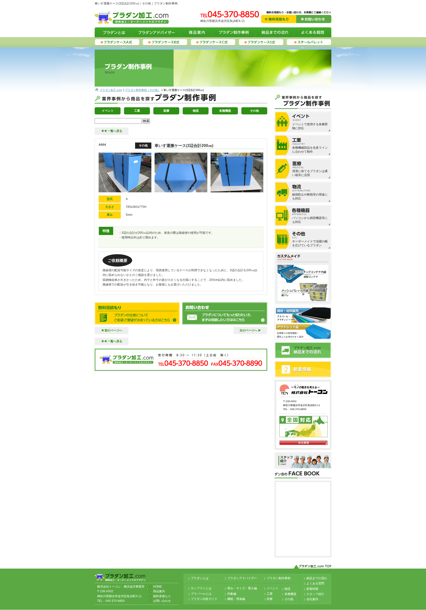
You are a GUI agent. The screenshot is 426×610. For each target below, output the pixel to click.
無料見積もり (162, 596)
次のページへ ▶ (250, 330)
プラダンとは (200, 578)
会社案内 (312, 599)
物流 (196, 110)
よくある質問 (315, 583)
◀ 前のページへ (111, 330)
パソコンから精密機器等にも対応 (310, 220)
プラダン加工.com (111, 90)
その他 (254, 110)
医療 (166, 110)
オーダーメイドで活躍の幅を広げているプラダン (310, 243)
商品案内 (159, 591)
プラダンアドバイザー (242, 578)
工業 (137, 110)
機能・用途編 (236, 599)
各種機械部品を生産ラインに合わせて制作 (310, 149)
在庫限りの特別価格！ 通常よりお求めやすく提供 (290, 335)
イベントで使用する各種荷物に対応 (310, 126)
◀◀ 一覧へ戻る (111, 131)
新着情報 (312, 589)
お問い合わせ (162, 601)
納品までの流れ (316, 578)
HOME (157, 586)
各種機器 (225, 110)
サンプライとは (201, 588)
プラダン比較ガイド (204, 599)
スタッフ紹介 (315, 594)
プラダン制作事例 (278, 578)
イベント (108, 110)
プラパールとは (201, 593)
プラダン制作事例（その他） (142, 90)
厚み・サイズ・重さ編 (242, 588)
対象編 (231, 593)
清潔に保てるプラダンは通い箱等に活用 (310, 173)
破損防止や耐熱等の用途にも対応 (310, 196)
